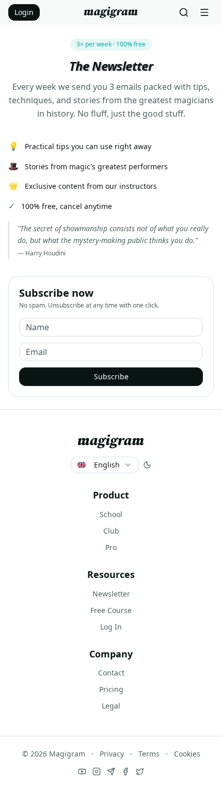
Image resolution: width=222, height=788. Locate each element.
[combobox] (105, 465)
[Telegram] (111, 771)
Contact (111, 673)
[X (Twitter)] (140, 771)
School (111, 514)
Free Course (111, 610)
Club (111, 531)
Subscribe (111, 376)
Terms (149, 754)
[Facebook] (125, 771)
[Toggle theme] (147, 465)
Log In (111, 627)
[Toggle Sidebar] (204, 12)
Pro (111, 547)
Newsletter (111, 594)
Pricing (111, 689)
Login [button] (24, 12)
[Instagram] (96, 771)
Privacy (112, 754)
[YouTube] (82, 771)
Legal (111, 706)
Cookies (187, 754)
